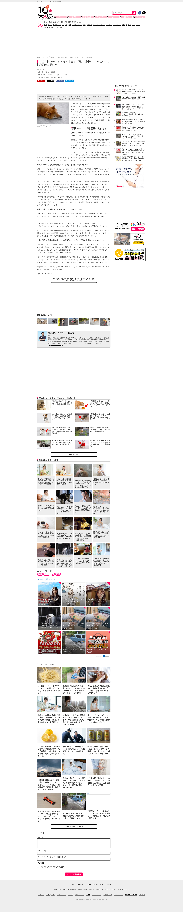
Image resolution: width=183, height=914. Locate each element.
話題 (69, 22)
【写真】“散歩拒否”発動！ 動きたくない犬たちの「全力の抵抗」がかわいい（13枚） (75, 279)
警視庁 (51, 28)
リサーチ (100, 17)
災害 (66, 25)
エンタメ (127, 17)
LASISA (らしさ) (50, 895)
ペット (138, 25)
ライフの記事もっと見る (74, 826)
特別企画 (140, 17)
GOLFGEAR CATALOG (131, 895)
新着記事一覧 (99, 889)
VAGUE (88, 895)
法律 (50, 22)
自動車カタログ (108, 895)
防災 (70, 25)
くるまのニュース (79, 895)
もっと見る (75, 454)
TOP (61, 17)
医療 (123, 25)
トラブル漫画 (58, 28)
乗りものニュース (61, 895)
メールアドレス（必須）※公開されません (51, 857)
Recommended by (98, 656)
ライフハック (57, 25)
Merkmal (70, 895)
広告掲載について (82, 889)
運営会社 (91, 889)
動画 (66, 22)
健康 (54, 22)
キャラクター (117, 25)
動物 (129, 25)
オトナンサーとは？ (110, 889)
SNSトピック (87, 17)
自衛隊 (46, 28)
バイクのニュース (96, 895)
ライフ (74, 17)
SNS (45, 25)
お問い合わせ (57, 889)
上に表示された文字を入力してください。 (51, 867)
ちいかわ (109, 25)
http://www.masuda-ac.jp (56, 345)
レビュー (80, 22)
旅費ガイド (142, 895)
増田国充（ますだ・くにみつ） (62, 333)
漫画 (62, 22)
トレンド (113, 17)
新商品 (74, 22)
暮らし (46, 22)
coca (133, 25)
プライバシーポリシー (123, 889)
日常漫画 (89, 25)
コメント (40, 837)
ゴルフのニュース (118, 895)
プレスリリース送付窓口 (69, 889)
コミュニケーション (99, 25)
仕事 (58, 22)
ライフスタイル (77, 25)
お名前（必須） (42, 851)
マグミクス (41, 895)
